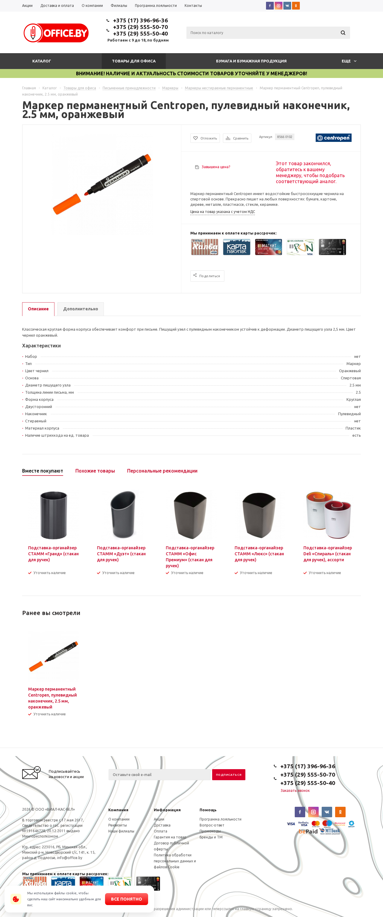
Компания (118, 810)
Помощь (208, 810)
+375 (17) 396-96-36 (140, 20)
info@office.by (69, 858)
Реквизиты (117, 825)
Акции (159, 819)
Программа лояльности (220, 819)
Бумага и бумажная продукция (251, 61)
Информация (167, 810)
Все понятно (126, 899)
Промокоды (210, 831)
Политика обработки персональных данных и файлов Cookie (175, 861)
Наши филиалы (121, 831)
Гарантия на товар (170, 837)
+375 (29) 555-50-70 (140, 27)
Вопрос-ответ (212, 825)
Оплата (160, 831)
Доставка (162, 825)
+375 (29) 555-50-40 (140, 33)
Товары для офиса (134, 61)
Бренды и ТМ (211, 837)
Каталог (41, 61)
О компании (119, 819)
